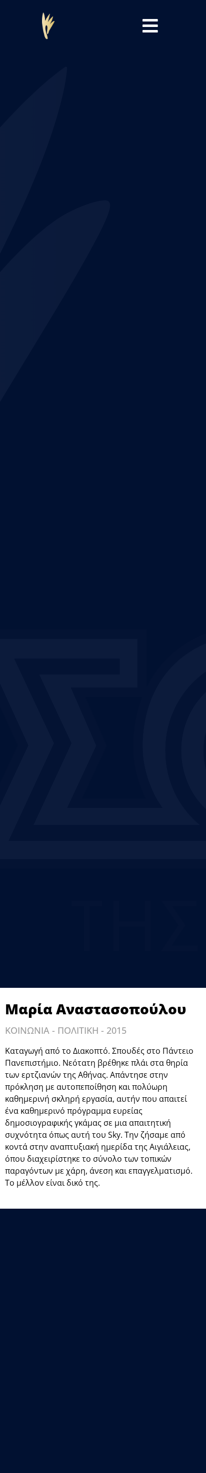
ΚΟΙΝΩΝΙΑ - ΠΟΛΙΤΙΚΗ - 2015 (65, 1030)
